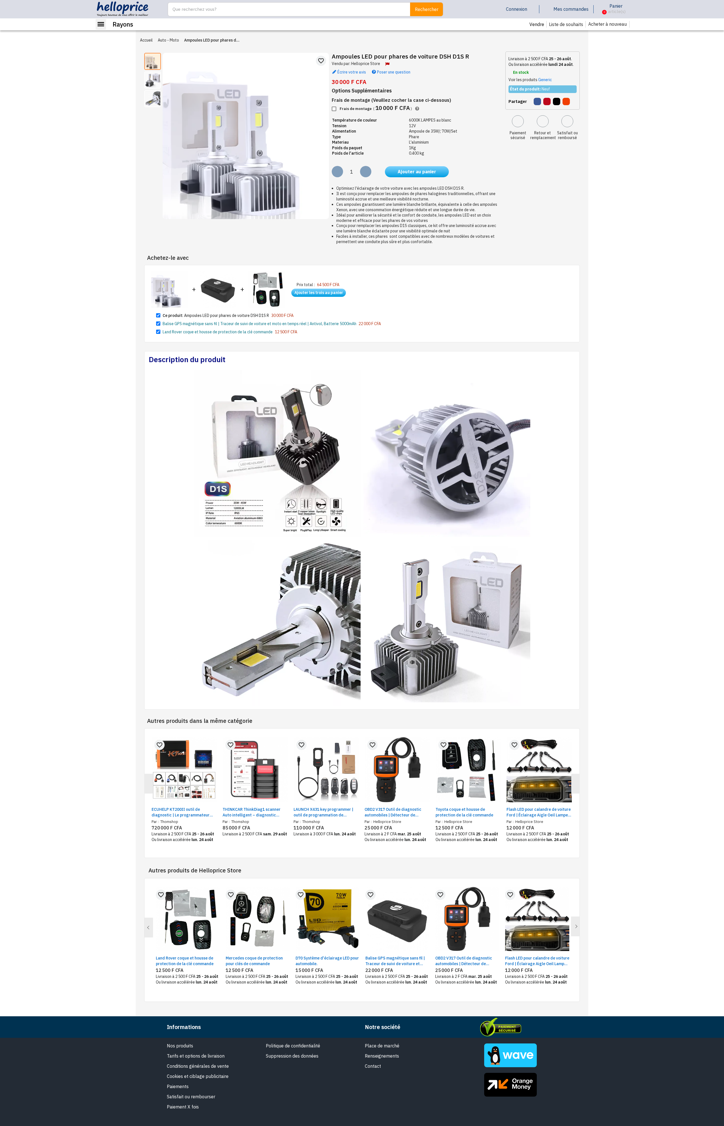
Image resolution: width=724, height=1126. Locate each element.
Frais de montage (375, 108)
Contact (373, 1066)
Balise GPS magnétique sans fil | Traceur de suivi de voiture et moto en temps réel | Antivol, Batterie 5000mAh (259, 323)
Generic (545, 79)
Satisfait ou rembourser (191, 1096)
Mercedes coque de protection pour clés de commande (254, 961)
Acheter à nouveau (607, 24)
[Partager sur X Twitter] (556, 101)
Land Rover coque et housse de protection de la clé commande (218, 331)
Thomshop (169, 821)
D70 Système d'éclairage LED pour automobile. (327, 961)
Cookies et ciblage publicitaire (198, 1076)
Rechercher (426, 9)
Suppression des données (292, 1056)
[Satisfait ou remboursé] (567, 121)
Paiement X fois (183, 1107)
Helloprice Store (365, 63)
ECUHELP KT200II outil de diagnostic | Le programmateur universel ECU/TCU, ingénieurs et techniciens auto (182, 812)
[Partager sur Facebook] (537, 101)
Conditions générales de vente (198, 1066)
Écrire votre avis (351, 71)
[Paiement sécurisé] (518, 121)
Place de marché (382, 1046)
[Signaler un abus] (387, 64)
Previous (149, 927)
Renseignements (382, 1056)
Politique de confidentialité (293, 1046)
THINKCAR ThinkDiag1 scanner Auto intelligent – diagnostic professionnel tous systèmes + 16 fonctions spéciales (253, 812)
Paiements (178, 1086)
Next (575, 926)
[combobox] (286, 9)
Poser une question (393, 71)
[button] (600, 9)
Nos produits (180, 1046)
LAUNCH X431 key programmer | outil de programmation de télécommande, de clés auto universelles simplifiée (323, 812)
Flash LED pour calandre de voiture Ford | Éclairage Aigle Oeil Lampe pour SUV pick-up (539, 812)
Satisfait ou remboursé (567, 135)
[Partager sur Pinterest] (547, 101)
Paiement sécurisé (518, 135)
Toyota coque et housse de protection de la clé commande (464, 812)
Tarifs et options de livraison (196, 1056)
